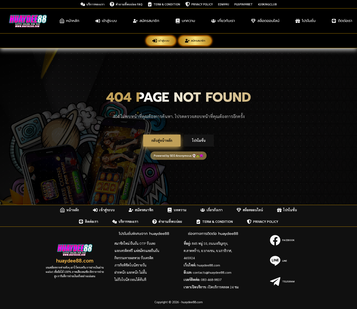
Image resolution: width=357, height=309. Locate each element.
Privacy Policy (202, 4)
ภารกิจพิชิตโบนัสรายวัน (130, 265)
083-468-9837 (211, 279)
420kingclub (267, 4)
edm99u (223, 4)
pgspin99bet (243, 4)
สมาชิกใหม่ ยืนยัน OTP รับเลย (134, 243)
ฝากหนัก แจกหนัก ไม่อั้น (130, 272)
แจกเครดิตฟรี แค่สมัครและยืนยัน (136, 250)
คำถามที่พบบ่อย (170, 221)
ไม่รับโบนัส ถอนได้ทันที (130, 279)
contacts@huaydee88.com (212, 272)
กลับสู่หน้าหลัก (161, 140)
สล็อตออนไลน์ (268, 21)
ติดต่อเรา (91, 221)
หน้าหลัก (72, 21)
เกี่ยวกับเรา (226, 21)
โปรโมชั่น (308, 21)
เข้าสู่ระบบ (109, 21)
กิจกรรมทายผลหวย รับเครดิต (133, 258)
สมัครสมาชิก (149, 21)
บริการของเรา (95, 4)
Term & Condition (167, 4)
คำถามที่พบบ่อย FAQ (129, 4)
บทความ (188, 21)
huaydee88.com (74, 260)
